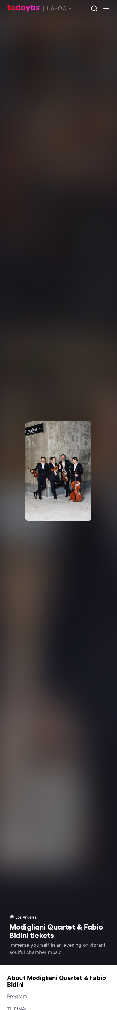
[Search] (92, 8)
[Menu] (104, 8)
